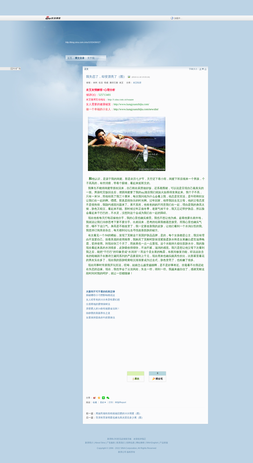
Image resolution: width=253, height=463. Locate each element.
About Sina (100, 442)
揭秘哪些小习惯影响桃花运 (100, 295)
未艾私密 (137, 82)
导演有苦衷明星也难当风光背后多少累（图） (120, 417)
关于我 (90, 58)
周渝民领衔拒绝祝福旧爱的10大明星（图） (118, 413)
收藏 (95, 402)
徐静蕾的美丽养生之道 (98, 313)
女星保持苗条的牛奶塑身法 (100, 317)
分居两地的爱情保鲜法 (98, 304)
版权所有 (131, 452)
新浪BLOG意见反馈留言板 (119, 439)
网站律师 (140, 442)
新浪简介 (89, 442)
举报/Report (120, 402)
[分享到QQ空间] (99, 397)
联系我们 (121, 442)
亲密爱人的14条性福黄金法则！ (103, 308)
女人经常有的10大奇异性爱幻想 (103, 299)
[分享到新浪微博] (94, 397)
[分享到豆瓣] (103, 397)
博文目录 (80, 58)
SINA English (152, 442)
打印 (111, 402)
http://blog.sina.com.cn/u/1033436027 (83, 42)
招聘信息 (130, 442)
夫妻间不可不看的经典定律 (100, 291)
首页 (69, 58)
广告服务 (111, 442)
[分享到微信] (108, 397)
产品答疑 (164, 442)
